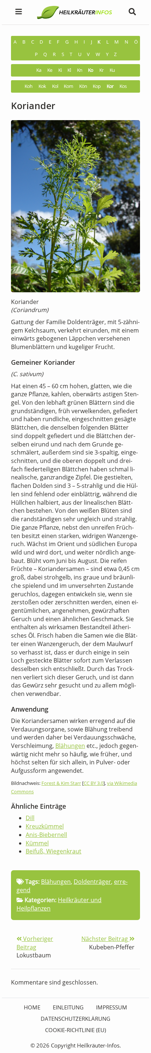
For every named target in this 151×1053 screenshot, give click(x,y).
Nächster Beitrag (105, 939)
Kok (42, 86)
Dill (30, 818)
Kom (68, 86)
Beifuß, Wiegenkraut (53, 851)
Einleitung (68, 1007)
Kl (69, 70)
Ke (49, 70)
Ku (112, 70)
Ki (60, 70)
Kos (122, 86)
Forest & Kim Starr (61, 783)
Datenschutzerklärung (75, 1018)
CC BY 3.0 (93, 783)
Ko (90, 70)
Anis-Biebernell (46, 835)
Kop (96, 86)
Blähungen (70, 746)
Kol (55, 86)
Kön (83, 86)
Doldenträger (92, 882)
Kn (79, 70)
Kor (110, 86)
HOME (32, 1007)
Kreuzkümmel (45, 826)
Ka (38, 70)
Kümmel (37, 843)
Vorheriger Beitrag (34, 943)
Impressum (111, 1007)
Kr (101, 70)
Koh (28, 86)
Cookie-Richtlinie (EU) (75, 1030)
